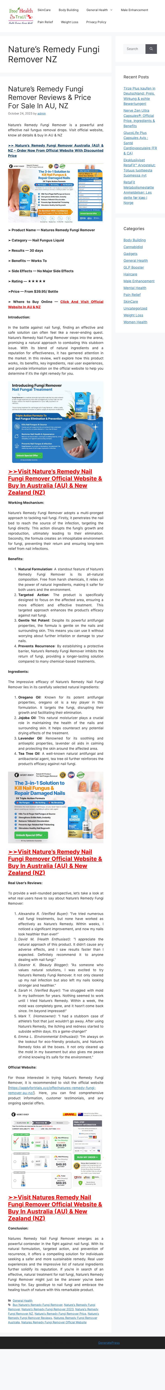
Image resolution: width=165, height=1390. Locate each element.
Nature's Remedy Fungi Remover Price (60, 1313)
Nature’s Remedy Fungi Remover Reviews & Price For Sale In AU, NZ (49, 97)
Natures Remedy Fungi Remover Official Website (54, 1322)
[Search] (151, 49)
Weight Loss (69, 22)
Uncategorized (135, 308)
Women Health (135, 322)
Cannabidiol (133, 247)
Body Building (68, 10)
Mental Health (135, 288)
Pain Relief (45, 22)
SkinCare (44, 10)
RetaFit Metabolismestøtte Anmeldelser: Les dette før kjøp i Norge (139, 192)
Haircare (130, 274)
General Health (97, 10)
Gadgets (130, 254)
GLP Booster (134, 267)
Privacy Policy (96, 22)
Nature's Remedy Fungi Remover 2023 (48, 1309)
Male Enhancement (134, 10)
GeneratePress (109, 1343)
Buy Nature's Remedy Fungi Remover (37, 1304)
